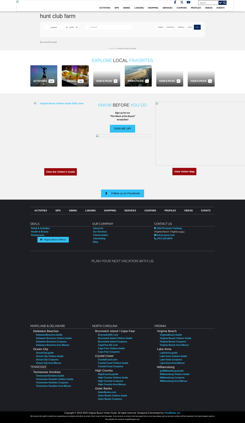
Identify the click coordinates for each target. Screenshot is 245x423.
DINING (126, 8)
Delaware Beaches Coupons (51, 341)
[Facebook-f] (175, 2)
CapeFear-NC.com (108, 345)
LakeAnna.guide (169, 353)
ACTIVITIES (104, 8)
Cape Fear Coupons (109, 352)
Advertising (99, 238)
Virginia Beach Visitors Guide (175, 338)
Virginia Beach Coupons (173, 341)
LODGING (139, 8)
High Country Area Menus (112, 384)
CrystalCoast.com (107, 359)
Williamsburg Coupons (172, 377)
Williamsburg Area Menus (173, 381)
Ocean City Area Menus (48, 363)
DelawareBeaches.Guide (49, 335)
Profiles (196, 8)
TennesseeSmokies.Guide (50, 376)
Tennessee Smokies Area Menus (53, 386)
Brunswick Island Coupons (112, 341)
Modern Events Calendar (127, 48)
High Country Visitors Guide (113, 377)
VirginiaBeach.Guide (171, 335)
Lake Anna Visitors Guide (173, 356)
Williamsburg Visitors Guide (175, 374)
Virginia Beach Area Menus (174, 345)
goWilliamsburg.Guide (172, 371)
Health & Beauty (39, 231)
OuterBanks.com (107, 392)
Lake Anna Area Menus (172, 363)
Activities (40, 80)
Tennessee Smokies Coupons (52, 382)
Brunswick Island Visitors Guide (115, 338)
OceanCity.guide (45, 353)
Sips (117, 8)
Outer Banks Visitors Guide (112, 395)
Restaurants (37, 235)
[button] (33, 291)
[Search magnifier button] (224, 3)
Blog (95, 242)
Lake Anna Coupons (171, 359)
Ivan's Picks (104, 80)
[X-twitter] (181, 2)
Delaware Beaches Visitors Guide (54, 338)
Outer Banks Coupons (110, 399)
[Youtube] (188, 2)
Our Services (100, 231)
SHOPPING (153, 8)
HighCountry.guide (108, 374)
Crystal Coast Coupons (110, 366)
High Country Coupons (110, 381)
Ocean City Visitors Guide (50, 356)
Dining (71, 80)
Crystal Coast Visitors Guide (113, 363)
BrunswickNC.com (108, 335)
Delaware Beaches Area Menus (52, 345)
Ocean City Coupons (47, 359)
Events (220, 8)
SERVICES (167, 8)
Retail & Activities (40, 228)
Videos (208, 8)
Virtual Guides (100, 235)
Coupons (182, 8)
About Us (98, 228)
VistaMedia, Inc (172, 413)
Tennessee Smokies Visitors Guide (54, 379)
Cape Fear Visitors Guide (111, 348)
